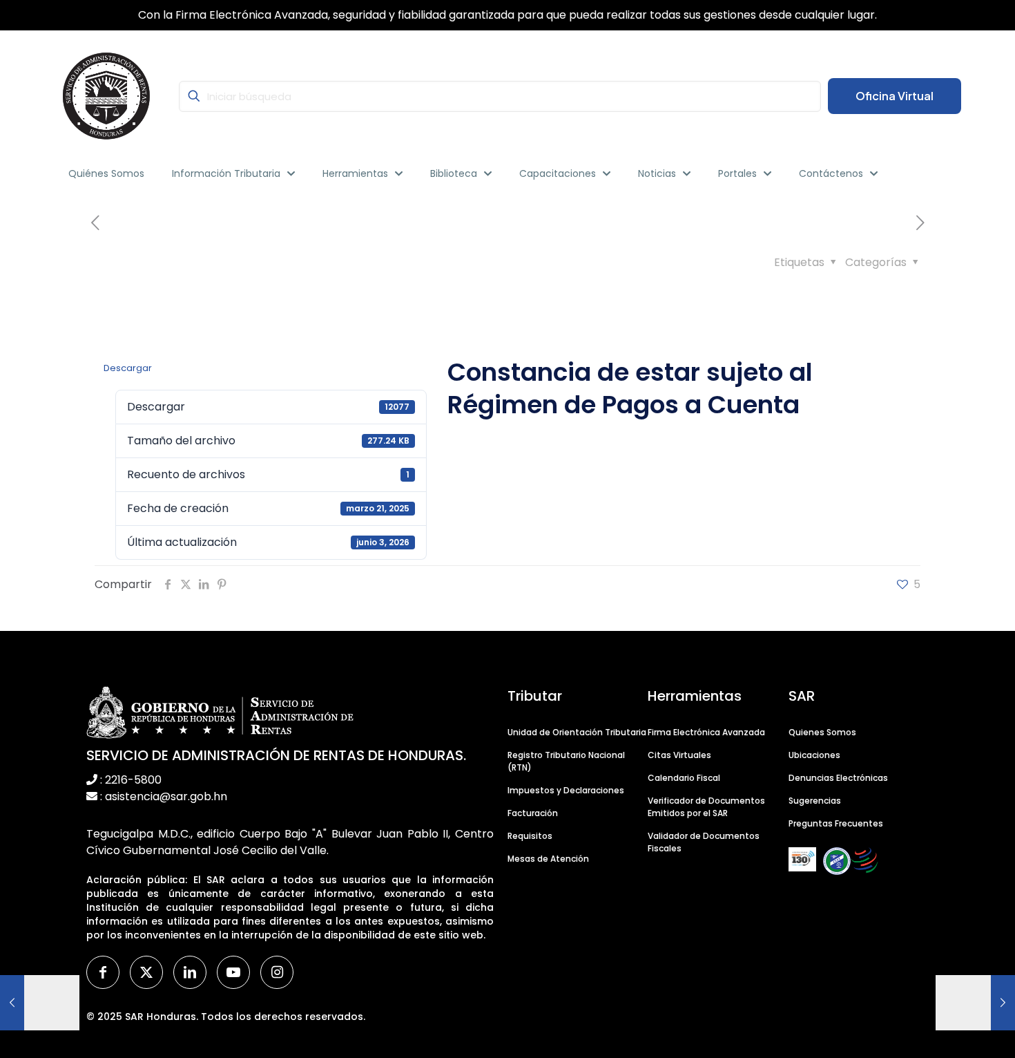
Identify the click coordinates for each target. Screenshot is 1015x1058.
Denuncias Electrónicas (838, 778)
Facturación (533, 813)
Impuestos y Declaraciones (566, 790)
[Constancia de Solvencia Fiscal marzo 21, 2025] (39, 1002)
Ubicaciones (814, 755)
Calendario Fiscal (684, 778)
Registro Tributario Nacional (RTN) (566, 761)
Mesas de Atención (548, 859)
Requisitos (530, 836)
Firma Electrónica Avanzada (706, 732)
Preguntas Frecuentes (836, 823)
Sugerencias (815, 800)
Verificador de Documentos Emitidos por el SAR (706, 807)
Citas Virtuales (679, 755)
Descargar (128, 368)
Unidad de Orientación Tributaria (577, 732)
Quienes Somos (822, 732)
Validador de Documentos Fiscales (704, 842)
